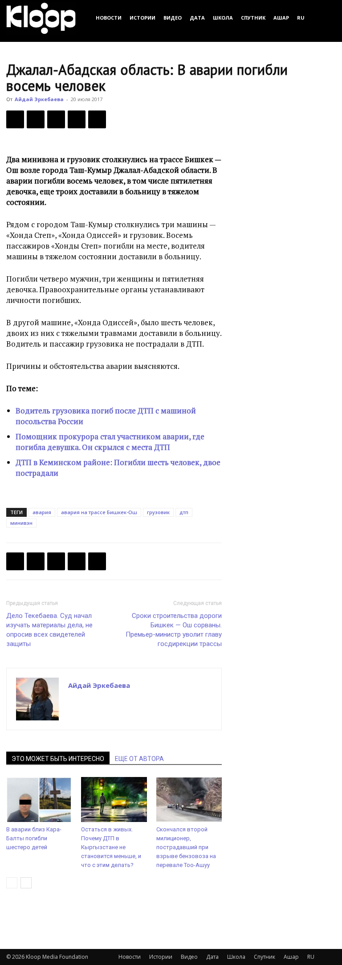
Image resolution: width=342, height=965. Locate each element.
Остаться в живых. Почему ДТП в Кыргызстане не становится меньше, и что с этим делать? (111, 847)
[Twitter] (36, 119)
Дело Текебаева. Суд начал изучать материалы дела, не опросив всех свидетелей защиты (49, 630)
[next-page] (26, 882)
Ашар (281, 17)
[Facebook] (15, 119)
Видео (172, 17)
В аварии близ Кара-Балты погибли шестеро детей (33, 838)
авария (42, 512)
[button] (325, 17)
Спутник (253, 17)
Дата (197, 17)
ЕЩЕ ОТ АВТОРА (139, 758)
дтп (183, 512)
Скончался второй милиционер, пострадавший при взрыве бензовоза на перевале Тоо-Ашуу (186, 847)
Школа (223, 17)
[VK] (56, 119)
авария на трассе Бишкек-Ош (99, 512)
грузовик (158, 512)
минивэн (21, 522)
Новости (109, 17)
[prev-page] (11, 882)
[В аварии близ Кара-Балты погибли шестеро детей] (39, 799)
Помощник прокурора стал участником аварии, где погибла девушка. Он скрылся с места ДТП (110, 441)
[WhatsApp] (97, 119)
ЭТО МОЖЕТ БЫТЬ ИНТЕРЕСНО (58, 758)
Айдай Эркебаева (39, 99)
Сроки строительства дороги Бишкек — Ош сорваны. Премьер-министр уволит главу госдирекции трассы (174, 630)
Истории (142, 17)
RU (301, 17)
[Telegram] (77, 119)
